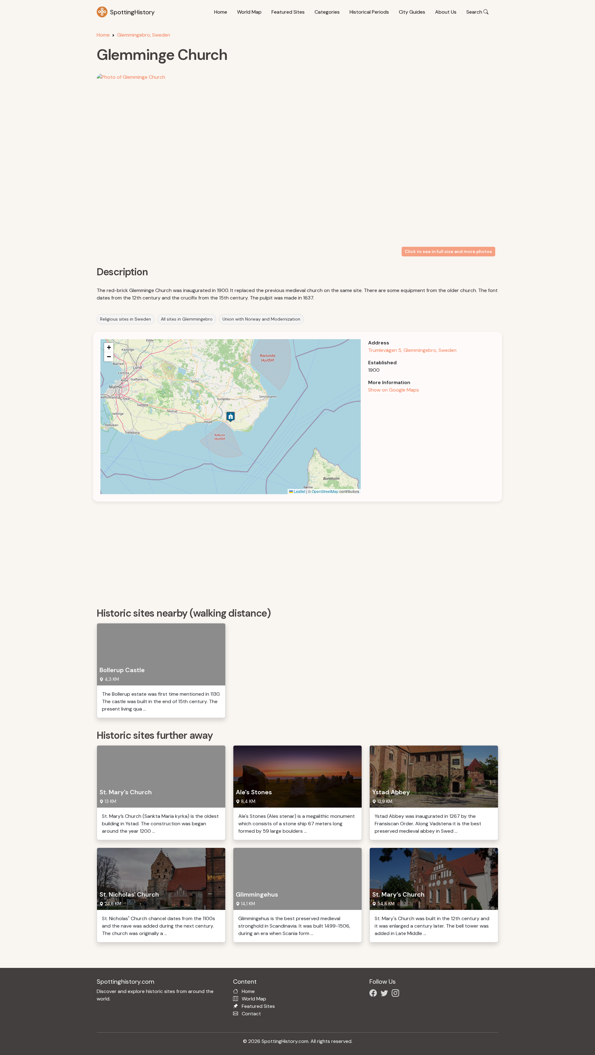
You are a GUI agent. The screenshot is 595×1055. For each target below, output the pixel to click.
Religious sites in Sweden (125, 319)
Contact (251, 1013)
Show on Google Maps (393, 390)
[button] (231, 417)
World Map (249, 12)
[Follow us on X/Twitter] (385, 994)
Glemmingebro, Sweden (143, 35)
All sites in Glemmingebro (187, 319)
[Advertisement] (283, 552)
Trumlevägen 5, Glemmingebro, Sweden (412, 350)
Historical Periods (369, 12)
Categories (327, 12)
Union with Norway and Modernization (261, 319)
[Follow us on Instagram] (397, 994)
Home (220, 12)
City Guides (412, 12)
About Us (445, 12)
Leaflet (299, 491)
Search (474, 12)
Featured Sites (288, 12)
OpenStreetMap (325, 491)
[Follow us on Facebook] (374, 994)
